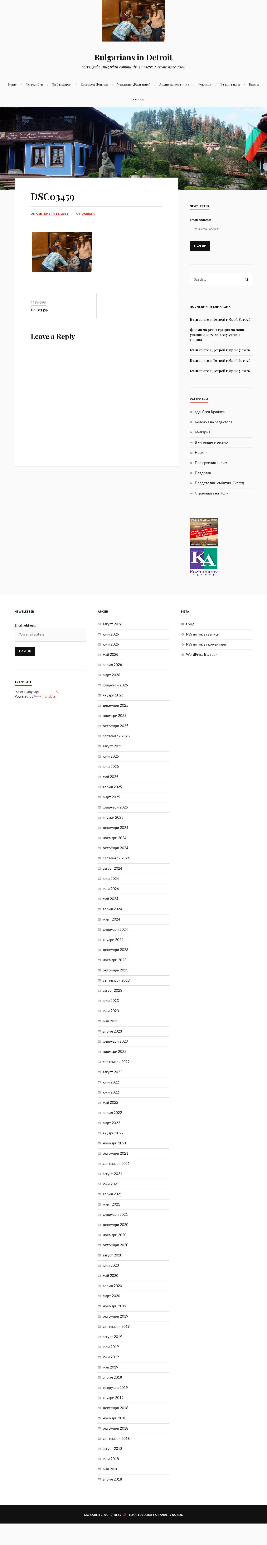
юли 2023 (111, 1001)
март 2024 (111, 919)
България (202, 432)
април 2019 (112, 1377)
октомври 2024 (115, 848)
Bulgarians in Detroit (133, 57)
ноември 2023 (114, 960)
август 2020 (112, 1255)
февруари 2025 (115, 807)
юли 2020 (111, 1265)
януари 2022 (113, 1133)
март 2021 (111, 1204)
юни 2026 (111, 644)
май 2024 (110, 899)
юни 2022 (111, 1092)
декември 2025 (115, 705)
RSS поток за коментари (206, 644)
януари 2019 (113, 1398)
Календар (137, 99)
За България (62, 84)
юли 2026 (111, 634)
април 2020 (112, 1286)
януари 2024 (113, 940)
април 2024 (112, 909)
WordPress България (202, 654)
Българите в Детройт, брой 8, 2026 (220, 319)
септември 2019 (116, 1326)
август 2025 (112, 746)
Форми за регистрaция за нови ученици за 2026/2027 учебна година (217, 334)
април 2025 (112, 787)
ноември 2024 (114, 838)
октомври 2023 (115, 970)
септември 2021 (116, 1163)
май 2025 (110, 777)
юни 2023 (111, 1011)
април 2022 (112, 1113)
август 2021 (112, 1174)
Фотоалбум (34, 84)
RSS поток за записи (202, 634)
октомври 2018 (115, 1428)
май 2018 (110, 1469)
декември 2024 (115, 828)
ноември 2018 (114, 1418)
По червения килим (211, 463)
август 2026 (112, 624)
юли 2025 (111, 756)
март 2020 (111, 1296)
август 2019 (112, 1337)
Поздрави (203, 473)
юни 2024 (111, 889)
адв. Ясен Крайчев (209, 412)
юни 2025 (111, 766)
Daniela (88, 214)
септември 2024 (116, 858)
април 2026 (112, 665)
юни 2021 (111, 1184)
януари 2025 (113, 817)
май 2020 (110, 1276)
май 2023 (110, 1021)
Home (12, 84)
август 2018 (112, 1448)
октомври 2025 (115, 726)
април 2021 (112, 1194)
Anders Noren (171, 1515)
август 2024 (112, 868)
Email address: (200, 220)
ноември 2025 (114, 716)
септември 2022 (116, 1062)
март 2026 (111, 675)
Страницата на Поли (212, 493)
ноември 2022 (114, 1051)
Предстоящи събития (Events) (219, 483)
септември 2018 (116, 1438)
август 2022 (112, 1072)
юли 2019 (111, 1347)
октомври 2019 (115, 1316)
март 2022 (111, 1123)
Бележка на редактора (213, 422)
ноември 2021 (114, 1143)
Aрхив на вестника (174, 84)
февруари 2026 (115, 685)
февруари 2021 (115, 1214)
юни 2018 (111, 1459)
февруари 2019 (115, 1388)
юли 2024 (111, 878)
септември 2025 (116, 736)
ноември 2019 (114, 1306)
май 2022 (110, 1102)
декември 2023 (115, 950)
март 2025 (111, 797)
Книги (254, 84)
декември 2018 (115, 1408)
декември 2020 (115, 1225)
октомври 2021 (115, 1153)
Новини (201, 452)
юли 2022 (111, 1082)
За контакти (230, 84)
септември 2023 (116, 980)
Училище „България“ (133, 84)
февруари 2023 (115, 1041)
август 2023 (112, 990)
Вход (190, 624)
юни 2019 (111, 1357)
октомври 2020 (115, 1245)
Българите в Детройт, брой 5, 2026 (220, 370)
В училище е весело (211, 442)
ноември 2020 (114, 1235)
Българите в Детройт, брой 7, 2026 (220, 350)
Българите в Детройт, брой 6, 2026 (220, 360)
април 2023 (112, 1031)
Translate (48, 696)
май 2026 (110, 654)
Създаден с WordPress (102, 1515)
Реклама (204, 84)
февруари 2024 (115, 929)
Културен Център (94, 84)
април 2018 (112, 1479)
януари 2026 (113, 695)
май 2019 (110, 1367)
